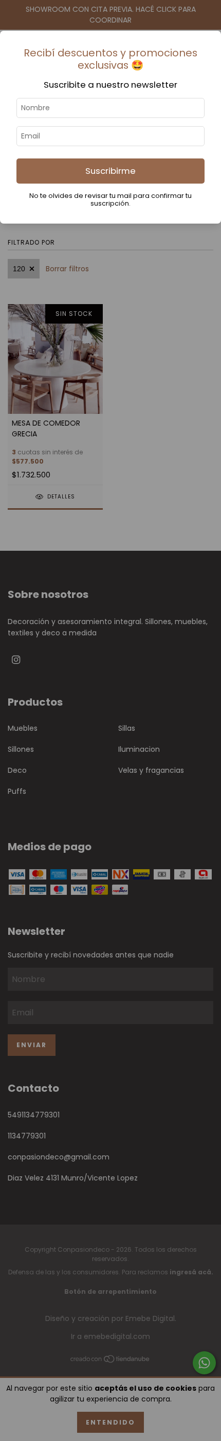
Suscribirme (110, 171)
